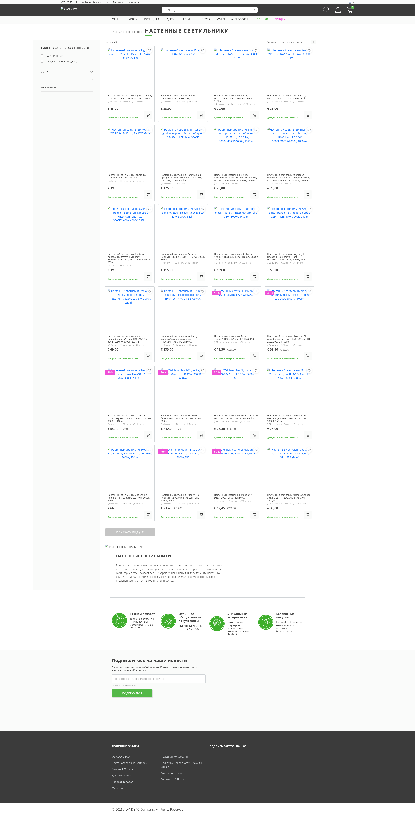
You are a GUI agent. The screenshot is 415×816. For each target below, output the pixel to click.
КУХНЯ (221, 19)
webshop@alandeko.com (95, 2)
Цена (44, 71)
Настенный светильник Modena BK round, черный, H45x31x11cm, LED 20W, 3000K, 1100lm (129, 418)
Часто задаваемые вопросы (129, 763)
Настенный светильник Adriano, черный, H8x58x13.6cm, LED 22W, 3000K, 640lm (183, 257)
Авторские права (171, 773)
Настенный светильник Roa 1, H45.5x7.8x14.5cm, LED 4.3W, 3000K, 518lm (233, 98)
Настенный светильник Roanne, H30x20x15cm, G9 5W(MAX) (178, 97)
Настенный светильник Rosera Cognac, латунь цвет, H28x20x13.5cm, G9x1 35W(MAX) (289, 498)
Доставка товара (122, 775)
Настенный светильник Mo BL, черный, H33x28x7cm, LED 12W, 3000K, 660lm (236, 417)
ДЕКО (170, 19)
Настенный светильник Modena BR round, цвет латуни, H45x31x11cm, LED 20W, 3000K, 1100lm (288, 339)
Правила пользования (175, 756)
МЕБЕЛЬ (117, 19)
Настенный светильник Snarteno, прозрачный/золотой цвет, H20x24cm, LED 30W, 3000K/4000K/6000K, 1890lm (288, 178)
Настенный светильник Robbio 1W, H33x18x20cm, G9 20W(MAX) (127, 176)
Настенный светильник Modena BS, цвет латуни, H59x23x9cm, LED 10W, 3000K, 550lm (287, 418)
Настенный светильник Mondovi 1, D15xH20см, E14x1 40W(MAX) (233, 496)
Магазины (119, 2)
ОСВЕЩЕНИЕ (152, 19)
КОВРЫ (133, 19)
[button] (350, 10)
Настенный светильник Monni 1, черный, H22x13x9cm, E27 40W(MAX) (234, 337)
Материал (48, 87)
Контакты (134, 2)
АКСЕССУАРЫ (239, 19)
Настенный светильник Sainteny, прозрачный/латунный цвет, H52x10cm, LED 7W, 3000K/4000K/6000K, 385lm (129, 258)
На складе (54, 55)
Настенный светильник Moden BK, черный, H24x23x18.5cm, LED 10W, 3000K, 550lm (180, 498)
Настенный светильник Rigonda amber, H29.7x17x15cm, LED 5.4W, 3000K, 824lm (130, 97)
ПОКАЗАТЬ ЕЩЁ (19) (130, 532)
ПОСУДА (205, 19)
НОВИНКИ (261, 19)
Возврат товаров (122, 782)
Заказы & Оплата (122, 769)
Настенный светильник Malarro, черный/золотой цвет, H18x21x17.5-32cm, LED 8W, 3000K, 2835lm (128, 339)
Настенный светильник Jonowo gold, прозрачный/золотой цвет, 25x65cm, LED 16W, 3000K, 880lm (181, 178)
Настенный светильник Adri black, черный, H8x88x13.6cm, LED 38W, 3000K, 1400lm (236, 257)
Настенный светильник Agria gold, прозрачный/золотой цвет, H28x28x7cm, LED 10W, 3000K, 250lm (287, 257)
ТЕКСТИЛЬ (186, 19)
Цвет (44, 79)
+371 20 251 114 (69, 2)
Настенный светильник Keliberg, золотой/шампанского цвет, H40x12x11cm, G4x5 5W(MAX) (179, 339)
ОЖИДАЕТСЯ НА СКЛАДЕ (61, 61)
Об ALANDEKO (121, 756)
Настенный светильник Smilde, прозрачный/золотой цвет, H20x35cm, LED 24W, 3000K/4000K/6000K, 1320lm (235, 178)
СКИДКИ (280, 19)
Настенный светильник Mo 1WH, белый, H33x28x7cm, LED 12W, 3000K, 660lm (181, 418)
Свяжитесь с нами (172, 779)
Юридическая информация (124, 685)
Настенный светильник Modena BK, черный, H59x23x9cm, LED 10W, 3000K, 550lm (129, 498)
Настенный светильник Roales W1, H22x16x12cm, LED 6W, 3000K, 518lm (287, 97)
